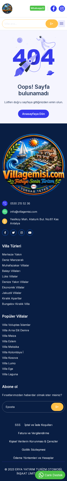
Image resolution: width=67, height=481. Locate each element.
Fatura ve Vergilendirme (33, 433)
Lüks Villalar (10, 276)
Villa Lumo (9, 363)
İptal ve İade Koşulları (38, 425)
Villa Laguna (10, 374)
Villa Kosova (10, 357)
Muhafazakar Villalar (15, 265)
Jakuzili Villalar (11, 293)
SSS (17, 425)
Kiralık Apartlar (12, 298)
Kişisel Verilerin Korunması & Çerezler (33, 441)
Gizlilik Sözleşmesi (33, 449)
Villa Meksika (10, 346)
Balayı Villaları (11, 271)
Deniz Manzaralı (12, 260)
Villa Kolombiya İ (12, 352)
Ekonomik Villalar (13, 287)
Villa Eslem (9, 341)
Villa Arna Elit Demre (15, 330)
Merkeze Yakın (12, 254)
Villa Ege (7, 368)
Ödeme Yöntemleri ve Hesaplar (33, 458)
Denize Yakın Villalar (15, 282)
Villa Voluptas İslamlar (16, 325)
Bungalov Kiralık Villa (16, 304)
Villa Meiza (9, 335)
